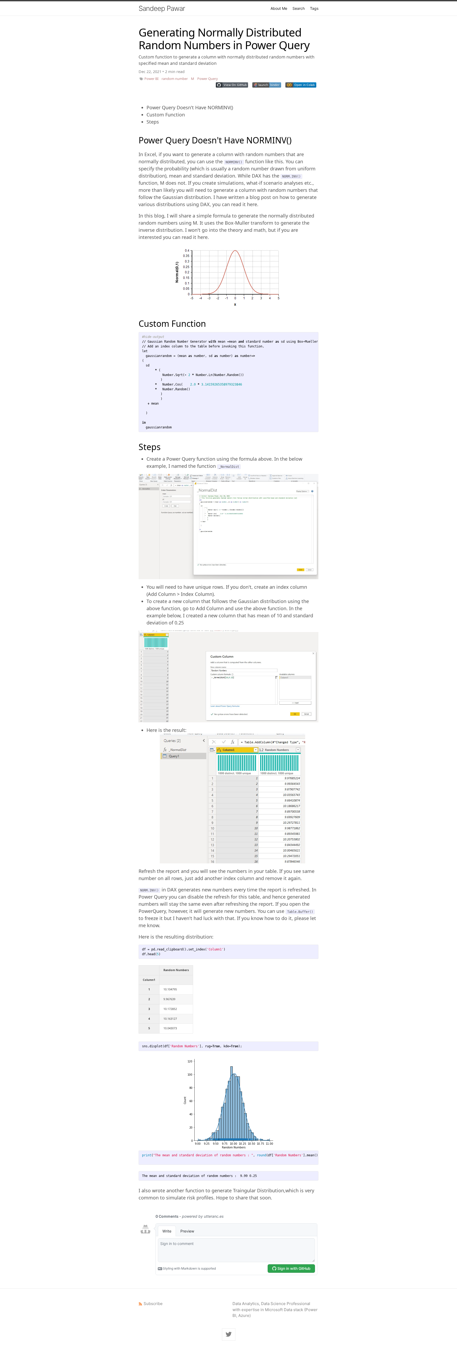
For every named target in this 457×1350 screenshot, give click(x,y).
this (279, 161)
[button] (232, 85)
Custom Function (166, 114)
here (252, 204)
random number (175, 78)
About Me (279, 8)
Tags (314, 8)
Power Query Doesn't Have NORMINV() (190, 107)
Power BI (151, 78)
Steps (153, 122)
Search (299, 8)
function (148, 183)
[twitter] (228, 1334)
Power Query (207, 78)
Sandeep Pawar (162, 8)
